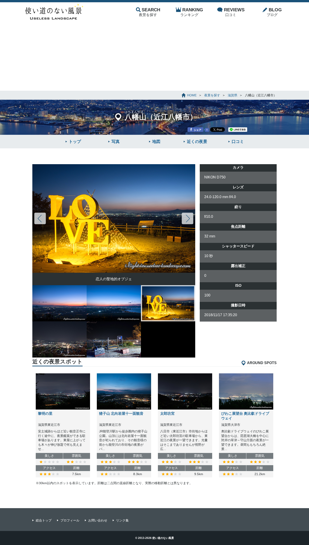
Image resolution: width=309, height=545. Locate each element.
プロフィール (69, 520)
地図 (156, 141)
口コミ (234, 12)
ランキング (191, 12)
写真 (116, 141)
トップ (75, 141)
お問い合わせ (97, 520)
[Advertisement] (154, 56)
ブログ (274, 12)
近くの (197, 141)
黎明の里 (45, 413)
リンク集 (122, 520)
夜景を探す (149, 12)
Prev (40, 218)
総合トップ (44, 520)
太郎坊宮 (167, 413)
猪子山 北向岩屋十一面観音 (121, 413)
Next (187, 218)
